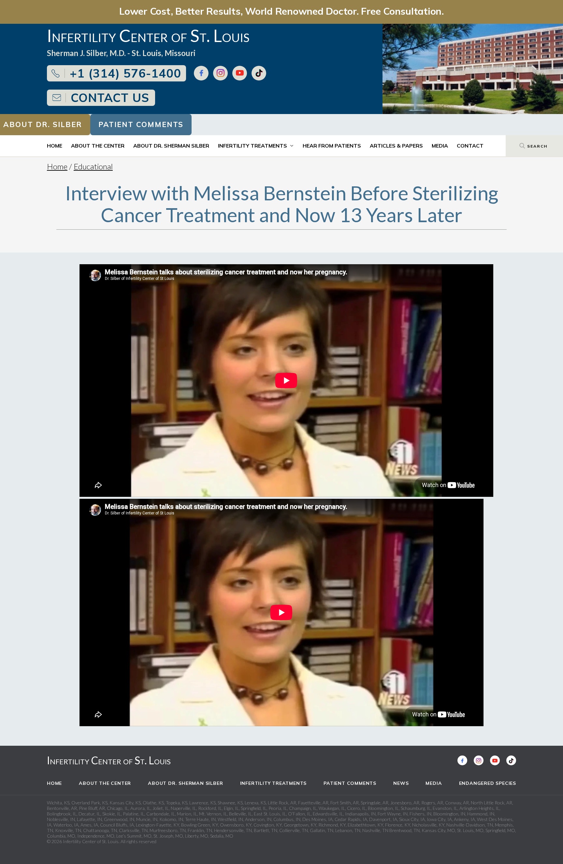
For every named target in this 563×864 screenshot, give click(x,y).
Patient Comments (140, 124)
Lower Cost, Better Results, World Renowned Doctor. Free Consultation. (281, 11)
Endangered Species (487, 783)
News (401, 783)
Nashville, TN (375, 830)
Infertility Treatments (252, 145)
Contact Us (110, 97)
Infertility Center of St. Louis (109, 760)
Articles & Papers (396, 145)
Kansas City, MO (438, 830)
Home (54, 145)
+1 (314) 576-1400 (125, 73)
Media (440, 145)
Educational (93, 166)
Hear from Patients (332, 145)
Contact (470, 145)
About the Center (97, 145)
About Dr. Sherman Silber (171, 145)
